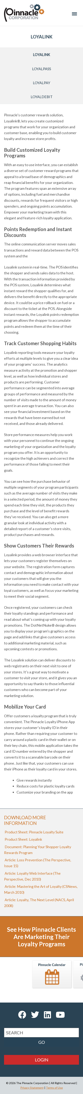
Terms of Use (54, 1087)
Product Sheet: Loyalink (23, 839)
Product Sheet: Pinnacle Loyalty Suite (33, 832)
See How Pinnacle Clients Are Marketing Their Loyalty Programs (41, 937)
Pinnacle (24, 13)
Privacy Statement (32, 1087)
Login (41, 1059)
